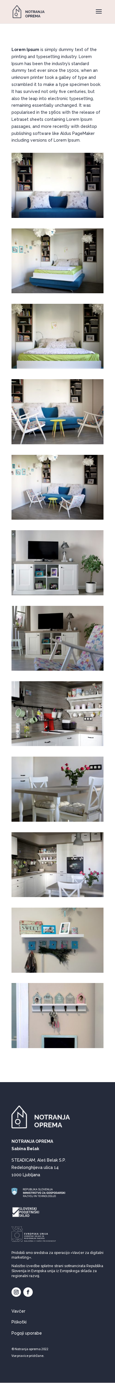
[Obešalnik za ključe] (58, 1048)
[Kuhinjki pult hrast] (58, 746)
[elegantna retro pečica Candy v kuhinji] (58, 897)
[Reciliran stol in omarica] (58, 670)
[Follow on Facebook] (28, 1292)
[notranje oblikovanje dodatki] (58, 972)
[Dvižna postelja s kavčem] (58, 293)
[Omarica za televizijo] (58, 595)
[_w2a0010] (58, 519)
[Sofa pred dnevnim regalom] (58, 218)
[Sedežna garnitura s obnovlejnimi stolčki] (58, 444)
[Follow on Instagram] (16, 1292)
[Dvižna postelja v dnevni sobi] (58, 368)
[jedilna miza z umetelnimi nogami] (58, 821)
